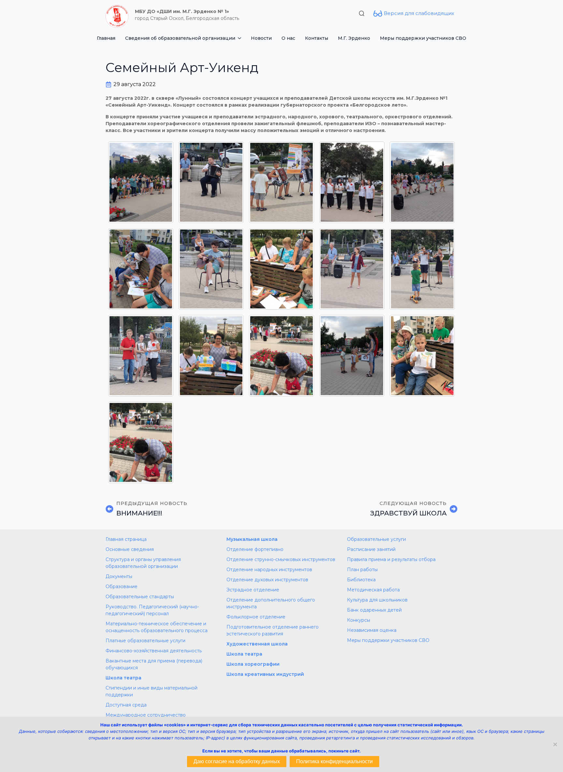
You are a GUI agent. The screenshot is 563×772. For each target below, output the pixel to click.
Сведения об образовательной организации (180, 38)
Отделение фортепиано (254, 549)
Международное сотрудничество (146, 715)
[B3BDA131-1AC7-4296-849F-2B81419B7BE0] (140, 269)
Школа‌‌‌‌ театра (244, 654)
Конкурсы (358, 620)
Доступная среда (126, 705)
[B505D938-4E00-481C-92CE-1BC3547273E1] (351, 269)
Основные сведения (130, 549)
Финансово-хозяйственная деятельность (154, 651)
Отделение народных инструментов (269, 569)
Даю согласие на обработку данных (237, 761)
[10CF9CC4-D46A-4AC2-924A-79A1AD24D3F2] (211, 182)
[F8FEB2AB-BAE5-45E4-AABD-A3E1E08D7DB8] (140, 442)
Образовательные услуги (376, 539)
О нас (288, 38)
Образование (121, 586)
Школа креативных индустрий (265, 674)
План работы (362, 569)
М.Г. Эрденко (354, 38)
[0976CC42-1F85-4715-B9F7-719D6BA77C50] (140, 182)
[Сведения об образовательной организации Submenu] (240, 38)
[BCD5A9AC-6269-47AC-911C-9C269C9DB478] (422, 269)
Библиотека (361, 580)
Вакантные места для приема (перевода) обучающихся (154, 664)
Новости (261, 38)
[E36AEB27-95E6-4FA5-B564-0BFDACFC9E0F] (281, 355)
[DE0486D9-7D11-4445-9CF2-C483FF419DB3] (211, 355)
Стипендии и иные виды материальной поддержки (151, 691)
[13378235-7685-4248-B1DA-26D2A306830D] (281, 182)
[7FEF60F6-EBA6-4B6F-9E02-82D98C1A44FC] (422, 182)
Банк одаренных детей (374, 610)
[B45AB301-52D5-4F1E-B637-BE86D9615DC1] (281, 269)
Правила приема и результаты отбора (391, 559)
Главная (106, 38)
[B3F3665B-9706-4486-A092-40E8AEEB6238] (211, 269)
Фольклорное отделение (255, 617)
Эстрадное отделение (252, 590)
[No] (555, 744)
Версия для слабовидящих (419, 13)
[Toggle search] (361, 13)
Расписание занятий (371, 549)
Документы (119, 576)
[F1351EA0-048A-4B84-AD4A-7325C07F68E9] (422, 355)
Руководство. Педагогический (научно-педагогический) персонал (152, 610)
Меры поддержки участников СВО (423, 38)
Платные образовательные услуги (145, 641)
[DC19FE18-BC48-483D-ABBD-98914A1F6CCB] (140, 355)
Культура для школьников (377, 600)
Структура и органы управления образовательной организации (143, 563)
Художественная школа (257, 644)
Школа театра (123, 678)
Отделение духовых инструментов (267, 580)
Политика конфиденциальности (334, 761)
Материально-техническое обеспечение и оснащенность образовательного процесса (157, 627)
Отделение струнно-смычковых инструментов (280, 559)
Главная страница (126, 539)
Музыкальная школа (252, 539)
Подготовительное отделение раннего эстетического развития (272, 630)
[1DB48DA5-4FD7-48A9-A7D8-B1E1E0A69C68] (351, 182)
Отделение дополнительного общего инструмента (270, 603)
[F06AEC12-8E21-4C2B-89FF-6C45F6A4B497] (351, 355)
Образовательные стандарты (140, 597)
